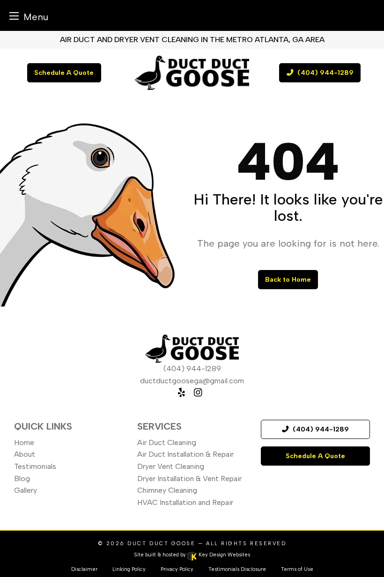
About (24, 454)
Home (24, 442)
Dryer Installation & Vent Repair (189, 478)
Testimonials (35, 466)
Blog (22, 478)
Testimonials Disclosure (237, 569)
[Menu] (14, 16)
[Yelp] (181, 392)
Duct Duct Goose (161, 543)
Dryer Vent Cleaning (170, 466)
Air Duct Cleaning (166, 442)
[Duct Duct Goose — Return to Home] (192, 73)
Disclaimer (84, 569)
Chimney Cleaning (167, 490)
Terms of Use (297, 569)
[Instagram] (198, 392)
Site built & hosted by (192, 555)
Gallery (25, 490)
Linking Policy (129, 569)
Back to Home (288, 279)
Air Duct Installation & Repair (185, 454)
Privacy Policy (177, 569)
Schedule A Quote (64, 72)
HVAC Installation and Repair (185, 502)
